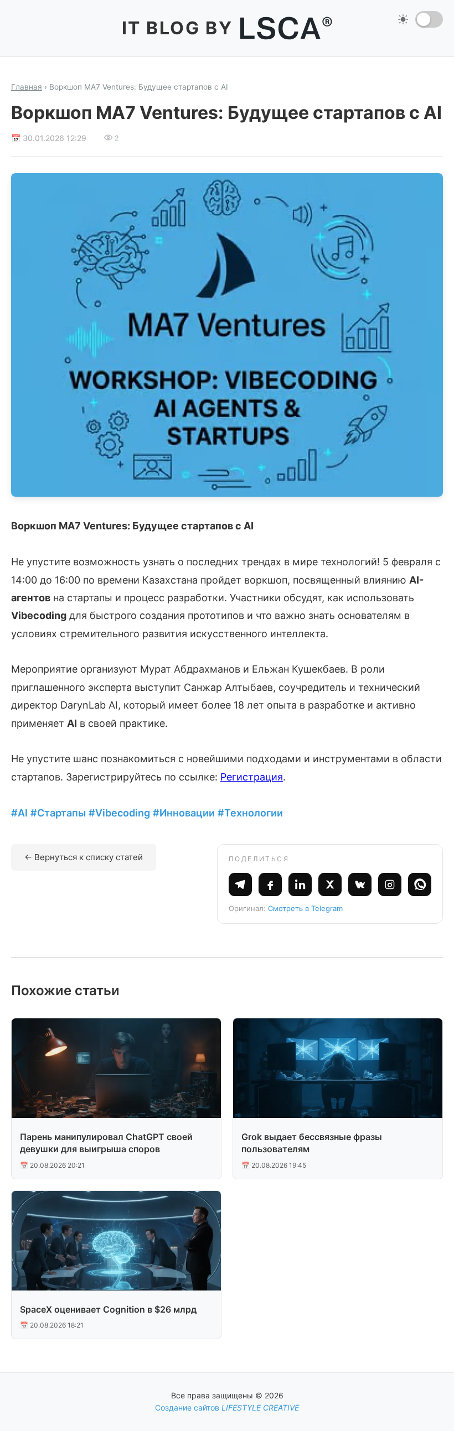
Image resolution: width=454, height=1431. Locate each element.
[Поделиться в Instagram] (389, 884)
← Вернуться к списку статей (83, 857)
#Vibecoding (119, 813)
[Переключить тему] (429, 19)
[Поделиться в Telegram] (240, 884)
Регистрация (251, 777)
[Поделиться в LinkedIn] (300, 884)
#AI (19, 813)
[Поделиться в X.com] (330, 884)
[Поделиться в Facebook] (270, 884)
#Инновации (184, 813)
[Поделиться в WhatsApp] (419, 884)
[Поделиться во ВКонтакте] (360, 884)
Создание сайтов (227, 1407)
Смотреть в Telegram (305, 908)
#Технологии (250, 813)
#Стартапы (58, 813)
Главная (26, 86)
